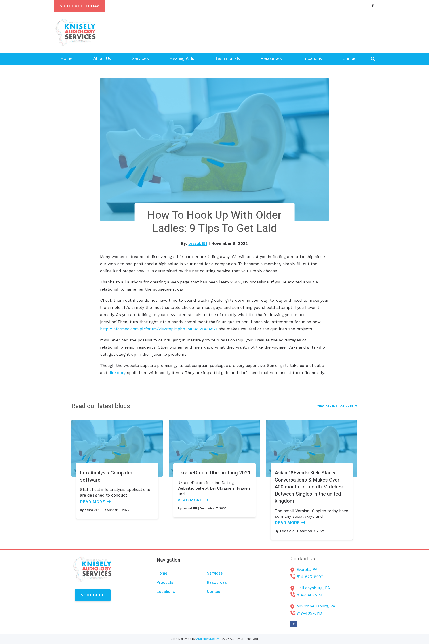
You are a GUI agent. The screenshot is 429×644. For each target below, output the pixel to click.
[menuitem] (66, 58)
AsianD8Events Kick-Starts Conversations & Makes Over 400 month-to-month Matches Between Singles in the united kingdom (309, 487)
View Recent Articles (335, 405)
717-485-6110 (309, 613)
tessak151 (197, 243)
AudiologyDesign (208, 638)
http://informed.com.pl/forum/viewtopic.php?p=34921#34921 (158, 328)
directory (117, 372)
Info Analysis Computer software (106, 476)
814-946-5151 (309, 594)
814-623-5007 (310, 576)
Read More (92, 501)
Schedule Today (79, 6)
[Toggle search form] (373, 59)
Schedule (93, 595)
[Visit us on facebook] (372, 5)
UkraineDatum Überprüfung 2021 (214, 472)
